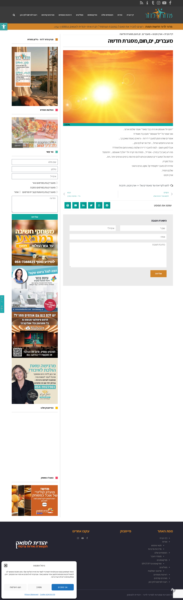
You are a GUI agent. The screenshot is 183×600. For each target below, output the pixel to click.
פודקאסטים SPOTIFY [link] (152, 563)
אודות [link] (164, 541)
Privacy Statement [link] (31, 594)
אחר (16, 192)
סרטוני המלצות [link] (155, 571)
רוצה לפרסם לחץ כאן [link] (158, 582)
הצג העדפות (15, 587)
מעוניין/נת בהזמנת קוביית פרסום (38, 192)
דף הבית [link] (168, 34)
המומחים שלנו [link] (160, 552)
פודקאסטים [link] (162, 560)
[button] (5, 565)
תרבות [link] (122, 185)
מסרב (39, 587)
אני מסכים (62, 587)
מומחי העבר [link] (156, 556)
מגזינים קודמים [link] (160, 578)
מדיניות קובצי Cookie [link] (47, 594)
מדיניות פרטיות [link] (155, 549)
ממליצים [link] (163, 567)
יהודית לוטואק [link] (134, 595)
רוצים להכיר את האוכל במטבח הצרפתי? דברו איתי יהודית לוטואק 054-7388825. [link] (99, 26)
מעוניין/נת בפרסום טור (43, 183)
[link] (3, 26)
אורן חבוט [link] (157, 34)
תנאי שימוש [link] (156, 545)
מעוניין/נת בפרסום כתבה (42, 187)
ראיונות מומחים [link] (160, 574)
